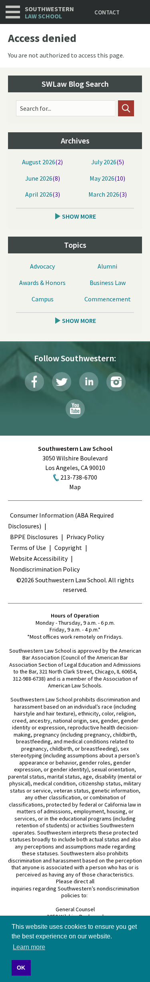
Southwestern (49, 13)
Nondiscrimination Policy (45, 569)
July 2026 (103, 162)
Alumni (107, 266)
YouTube (75, 408)
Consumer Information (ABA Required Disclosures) (61, 520)
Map (75, 487)
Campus (43, 299)
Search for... (35, 108)
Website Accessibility (39, 558)
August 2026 (38, 162)
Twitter (61, 381)
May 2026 (102, 178)
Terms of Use (28, 548)
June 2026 (38, 178)
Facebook (34, 381)
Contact (107, 12)
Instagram (116, 381)
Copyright (68, 548)
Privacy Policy (85, 537)
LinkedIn (88, 381)
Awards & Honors (42, 283)
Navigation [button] (13, 12)
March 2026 (103, 194)
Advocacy (42, 266)
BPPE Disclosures (34, 537)
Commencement (107, 299)
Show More (79, 216)
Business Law (108, 283)
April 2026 (38, 194)
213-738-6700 (78, 477)
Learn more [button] (29, 947)
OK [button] (21, 967)
